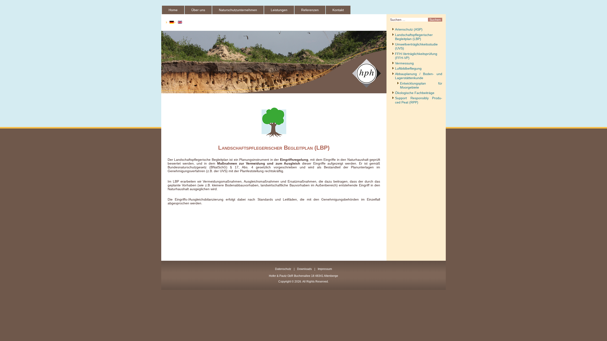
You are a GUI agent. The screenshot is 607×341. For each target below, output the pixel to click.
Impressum (325, 269)
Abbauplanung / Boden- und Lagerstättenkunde (418, 76)
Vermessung (404, 63)
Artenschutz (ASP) (409, 29)
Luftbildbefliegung (408, 68)
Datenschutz (283, 269)
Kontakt (338, 10)
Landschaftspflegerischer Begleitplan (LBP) (414, 37)
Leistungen (279, 10)
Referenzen (310, 10)
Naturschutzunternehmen (238, 10)
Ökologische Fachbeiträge (414, 93)
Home (173, 10)
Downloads (304, 269)
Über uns (198, 10)
